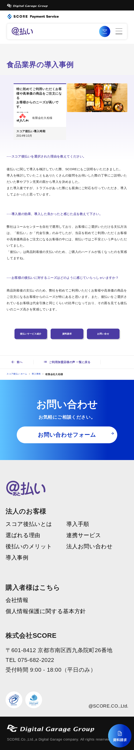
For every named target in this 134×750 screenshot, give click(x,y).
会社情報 (17, 600)
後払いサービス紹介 (31, 333)
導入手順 (77, 524)
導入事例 (36, 374)
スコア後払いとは (29, 524)
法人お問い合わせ (89, 546)
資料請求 (67, 333)
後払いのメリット (29, 546)
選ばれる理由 (23, 535)
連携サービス (83, 535)
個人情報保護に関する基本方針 (46, 611)
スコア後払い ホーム (17, 374)
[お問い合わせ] (104, 31)
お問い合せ (103, 333)
